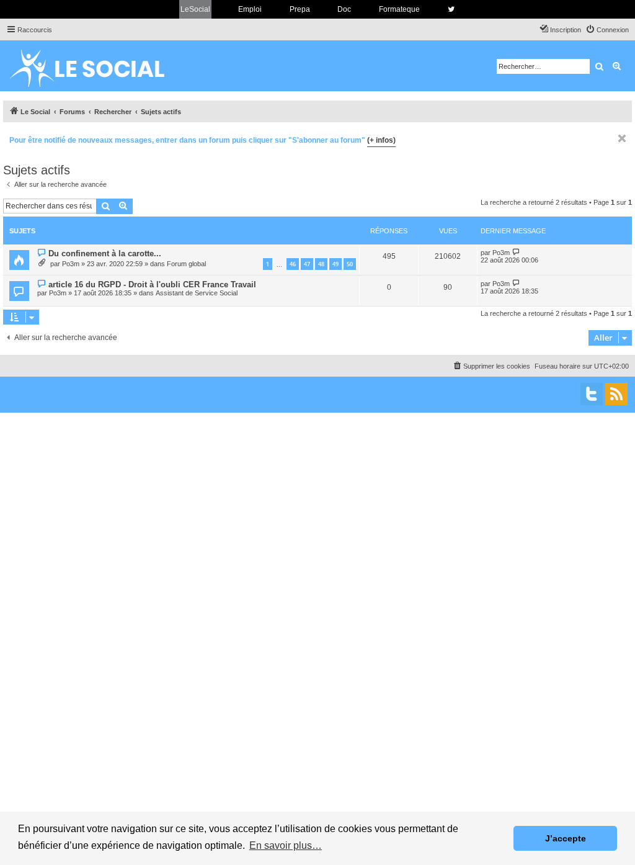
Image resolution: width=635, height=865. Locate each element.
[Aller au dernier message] (516, 252)
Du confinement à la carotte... (104, 253)
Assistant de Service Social (197, 293)
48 (321, 264)
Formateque (399, 9)
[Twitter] (591, 394)
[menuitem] (607, 29)
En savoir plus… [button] (285, 845)
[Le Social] (96, 65)
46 (293, 264)
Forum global (186, 263)
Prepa (300, 9)
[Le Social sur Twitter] (451, 9)
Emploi (250, 9)
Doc (344, 9)
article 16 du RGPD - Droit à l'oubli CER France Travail (152, 284)
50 (350, 264)
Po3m (70, 263)
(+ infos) (381, 140)
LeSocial (195, 9)
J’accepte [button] (565, 838)
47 (307, 264)
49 (335, 264)
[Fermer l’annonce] (622, 138)
